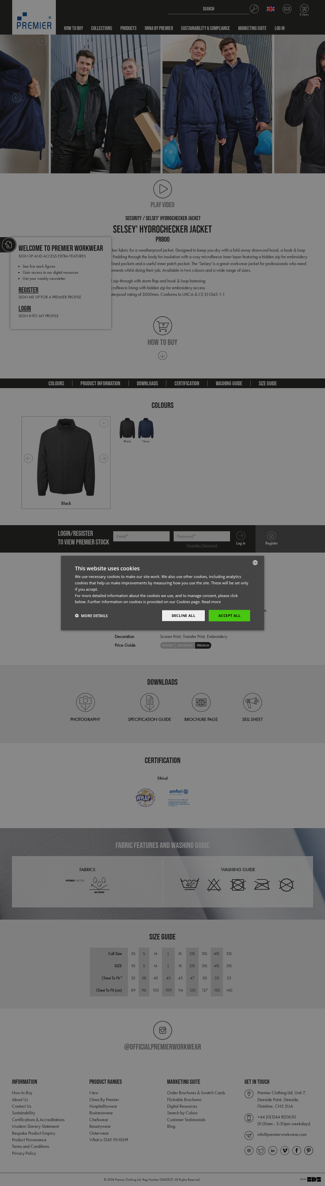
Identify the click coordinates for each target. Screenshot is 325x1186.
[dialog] (162, 593)
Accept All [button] (229, 615)
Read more (211, 601)
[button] (91, 615)
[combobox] (255, 562)
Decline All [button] (183, 615)
